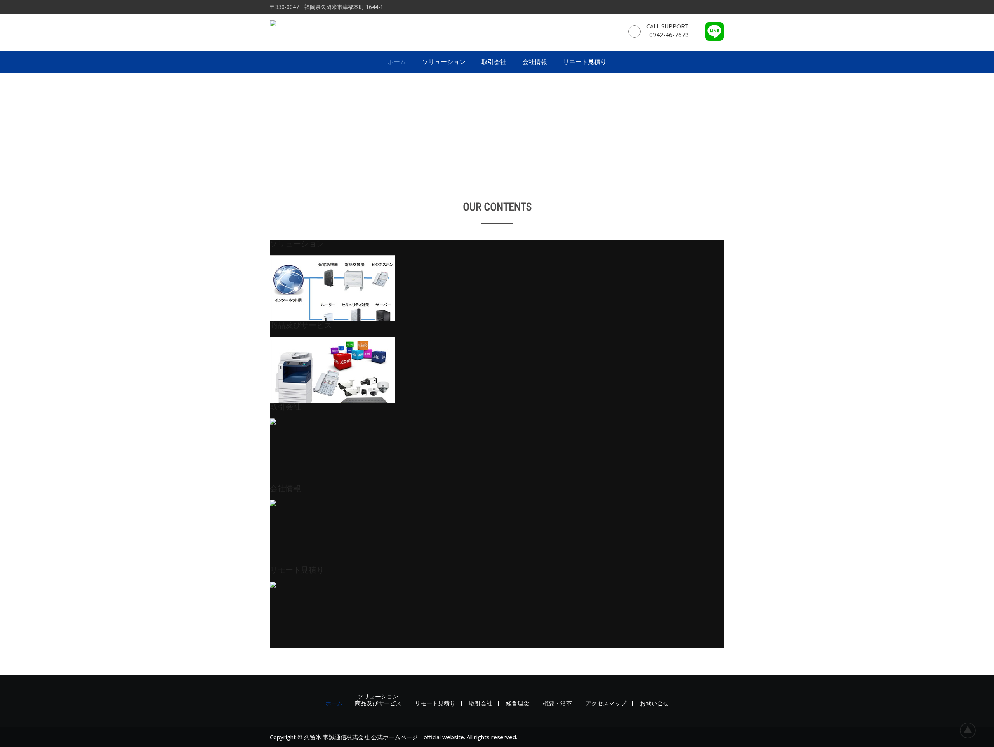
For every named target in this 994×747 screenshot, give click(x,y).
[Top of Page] (971, 730)
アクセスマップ (606, 703)
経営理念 (517, 703)
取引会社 (493, 62)
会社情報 (534, 62)
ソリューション (444, 62)
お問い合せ (654, 703)
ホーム (397, 62)
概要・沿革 (557, 703)
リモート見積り (584, 62)
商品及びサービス (378, 703)
